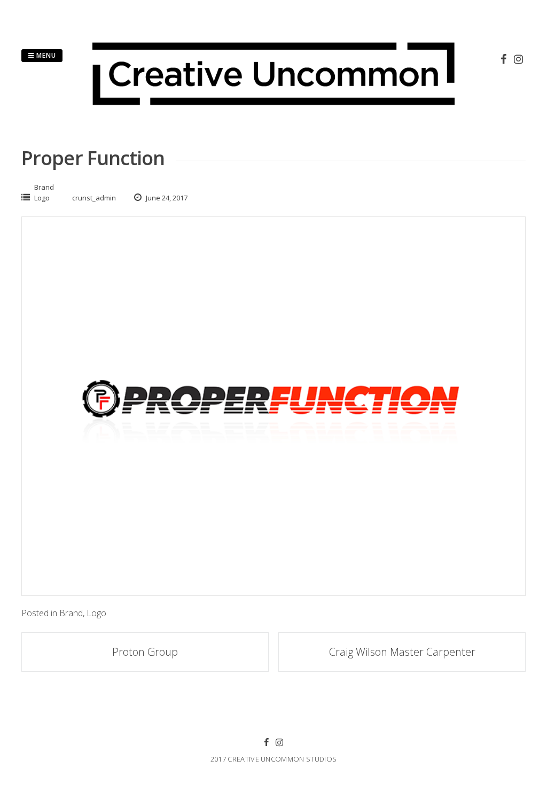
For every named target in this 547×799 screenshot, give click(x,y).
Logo (42, 198)
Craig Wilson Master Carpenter (402, 652)
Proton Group (145, 652)
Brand (44, 187)
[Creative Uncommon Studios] (273, 112)
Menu (45, 55)
